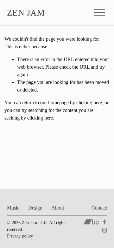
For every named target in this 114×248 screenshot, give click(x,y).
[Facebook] (104, 221)
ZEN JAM (26, 12)
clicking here (89, 102)
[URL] (91, 221)
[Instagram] (104, 230)
